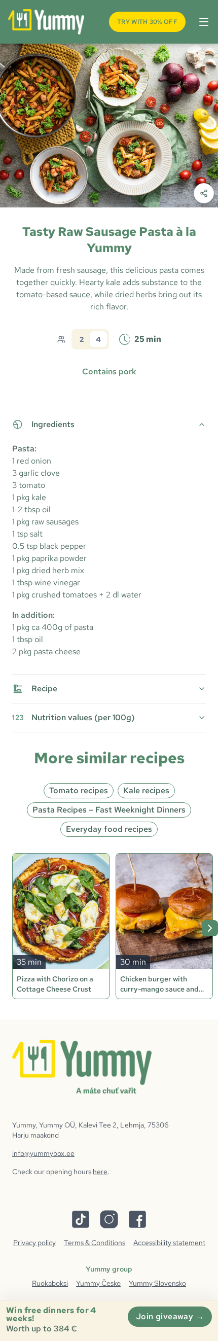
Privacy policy (34, 1242)
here (100, 1171)
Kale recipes (146, 790)
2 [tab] (82, 339)
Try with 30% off (147, 22)
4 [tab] (98, 339)
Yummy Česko (98, 1283)
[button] (202, 22)
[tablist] (90, 339)
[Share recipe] (204, 193)
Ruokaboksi (50, 1283)
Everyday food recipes (109, 829)
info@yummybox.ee (43, 1153)
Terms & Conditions (94, 1242)
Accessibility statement (169, 1242)
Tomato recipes (78, 790)
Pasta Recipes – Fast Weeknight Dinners (109, 809)
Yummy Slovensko (157, 1283)
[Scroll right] (210, 928)
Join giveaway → (170, 1316)
